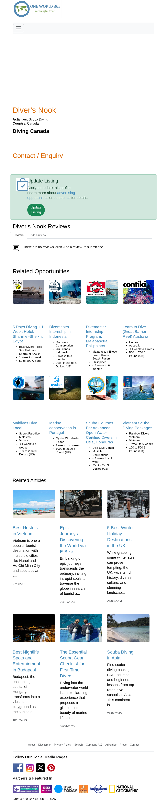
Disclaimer (44, 744)
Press (123, 744)
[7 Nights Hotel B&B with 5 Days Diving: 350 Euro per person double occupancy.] (28, 293)
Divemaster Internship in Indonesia (60, 332)
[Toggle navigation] (18, 28)
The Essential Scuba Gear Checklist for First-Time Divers (73, 663)
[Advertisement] (83, 64)
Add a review (38, 235)
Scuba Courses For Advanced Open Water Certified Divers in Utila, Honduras (101, 432)
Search (78, 744)
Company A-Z (94, 744)
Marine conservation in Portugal (62, 428)
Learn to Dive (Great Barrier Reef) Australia (135, 332)
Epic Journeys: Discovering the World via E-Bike (73, 539)
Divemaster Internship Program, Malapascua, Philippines (97, 336)
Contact (134, 744)
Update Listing (36, 210)
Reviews (19, 235)
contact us (62, 198)
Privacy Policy (62, 744)
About (31, 744)
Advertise (110, 744)
